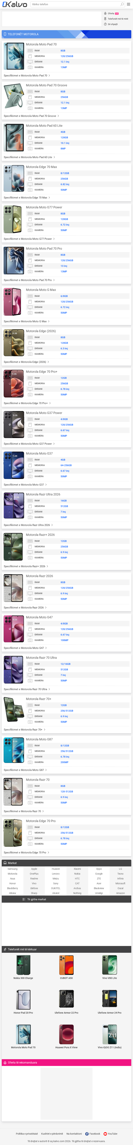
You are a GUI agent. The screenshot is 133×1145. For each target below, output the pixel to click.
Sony (55, 883)
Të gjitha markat (36, 899)
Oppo (99, 868)
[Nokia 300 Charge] (23, 965)
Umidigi (99, 893)
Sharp (34, 893)
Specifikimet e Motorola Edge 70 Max (26, 197)
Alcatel (55, 893)
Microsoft (120, 883)
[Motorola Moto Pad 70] (23, 1035)
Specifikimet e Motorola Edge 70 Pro (25, 852)
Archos (77, 888)
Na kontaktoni (74, 1133)
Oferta (113, 13)
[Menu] (128, 4)
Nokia (77, 873)
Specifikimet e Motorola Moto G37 (24, 484)
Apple (34, 868)
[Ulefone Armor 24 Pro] (109, 999)
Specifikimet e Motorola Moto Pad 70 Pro (28, 280)
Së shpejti (113, 24)
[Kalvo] (14, 4)
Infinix (120, 878)
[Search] (122, 4)
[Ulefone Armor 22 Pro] (66, 999)
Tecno (120, 873)
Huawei (56, 868)
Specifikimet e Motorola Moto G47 (24, 648)
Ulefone (34, 888)
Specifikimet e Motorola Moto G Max (25, 321)
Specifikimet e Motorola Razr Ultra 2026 (27, 525)
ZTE (99, 878)
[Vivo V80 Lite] (109, 965)
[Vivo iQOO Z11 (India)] (109, 1035)
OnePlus (34, 873)
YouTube (112, 1133)
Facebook (94, 1133)
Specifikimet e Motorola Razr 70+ (23, 729)
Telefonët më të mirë (118, 19)
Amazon (120, 893)
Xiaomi (77, 868)
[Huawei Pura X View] (66, 1035)
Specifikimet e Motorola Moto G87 (24, 770)
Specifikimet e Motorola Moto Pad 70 (26, 75)
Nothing (77, 893)
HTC (77, 878)
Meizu (56, 878)
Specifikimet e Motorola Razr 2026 (24, 607)
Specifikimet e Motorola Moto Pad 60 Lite (28, 157)
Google (99, 873)
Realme (34, 878)
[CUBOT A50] (66, 965)
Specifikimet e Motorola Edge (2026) (25, 362)
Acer (99, 883)
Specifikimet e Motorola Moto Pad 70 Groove (30, 116)
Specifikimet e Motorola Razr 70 (23, 811)
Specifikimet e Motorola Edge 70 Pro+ (26, 403)
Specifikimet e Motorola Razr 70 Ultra (26, 689)
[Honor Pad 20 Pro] (23, 1000)
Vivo (34, 883)
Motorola (12, 873)
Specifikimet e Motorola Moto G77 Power (28, 238)
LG (120, 868)
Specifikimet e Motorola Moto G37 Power (28, 443)
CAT (77, 883)
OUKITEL (55, 888)
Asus (12, 878)
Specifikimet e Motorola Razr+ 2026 (25, 566)
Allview (12, 893)
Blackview (99, 888)
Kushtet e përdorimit (52, 1133)
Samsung (12, 868)
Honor (12, 883)
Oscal (120, 888)
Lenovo (56, 873)
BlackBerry (12, 888)
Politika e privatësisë (27, 1133)
